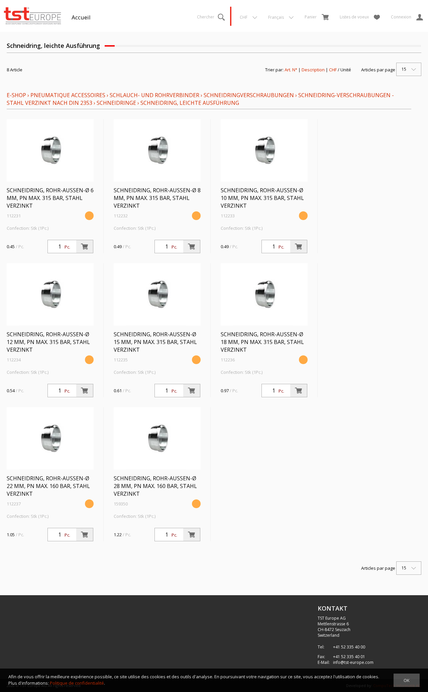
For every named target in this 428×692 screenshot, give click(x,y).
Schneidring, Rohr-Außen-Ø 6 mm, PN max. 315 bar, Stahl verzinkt (50, 198)
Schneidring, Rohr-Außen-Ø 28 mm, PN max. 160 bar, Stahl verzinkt (155, 486)
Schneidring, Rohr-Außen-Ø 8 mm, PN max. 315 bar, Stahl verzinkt (157, 198)
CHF (333, 70)
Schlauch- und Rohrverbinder (154, 95)
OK (407, 680)
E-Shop (16, 95)
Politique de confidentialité (77, 683)
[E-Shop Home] (32, 15)
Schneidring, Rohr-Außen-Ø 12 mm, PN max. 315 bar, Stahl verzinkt (48, 342)
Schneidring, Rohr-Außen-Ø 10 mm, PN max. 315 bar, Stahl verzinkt (262, 198)
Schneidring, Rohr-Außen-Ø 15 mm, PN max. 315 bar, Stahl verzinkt (155, 342)
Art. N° (291, 70)
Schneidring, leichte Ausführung (189, 103)
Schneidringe (116, 103)
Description (313, 70)
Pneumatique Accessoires (67, 95)
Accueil (81, 17)
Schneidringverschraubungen (249, 95)
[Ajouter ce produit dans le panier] (84, 246)
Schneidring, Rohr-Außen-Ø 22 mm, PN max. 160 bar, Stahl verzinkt (48, 486)
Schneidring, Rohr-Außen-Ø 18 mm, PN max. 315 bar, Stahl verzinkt (262, 342)
